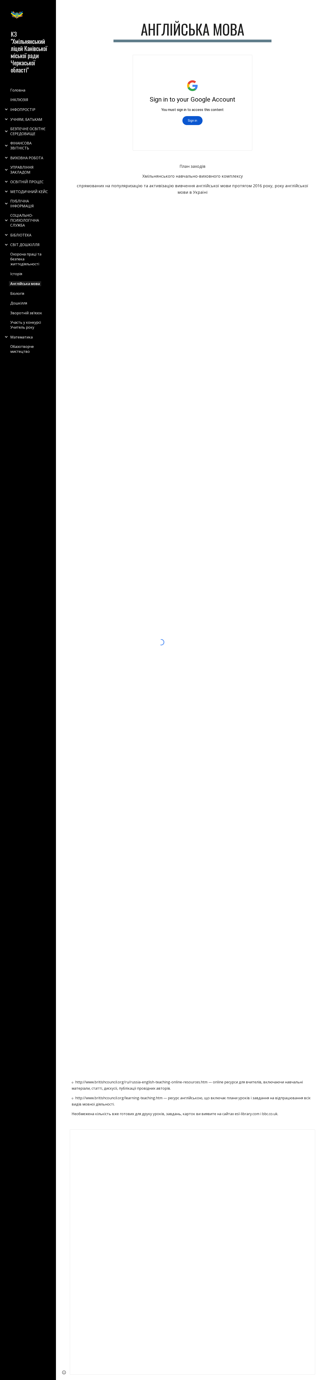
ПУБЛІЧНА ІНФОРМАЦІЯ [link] (22, 203)
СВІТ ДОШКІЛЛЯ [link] (25, 244)
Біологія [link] (17, 293)
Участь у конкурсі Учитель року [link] (25, 325)
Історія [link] (16, 273)
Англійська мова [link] (25, 283)
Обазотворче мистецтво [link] (22, 349)
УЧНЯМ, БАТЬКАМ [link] (26, 119)
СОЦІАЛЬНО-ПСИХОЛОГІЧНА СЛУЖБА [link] (24, 220)
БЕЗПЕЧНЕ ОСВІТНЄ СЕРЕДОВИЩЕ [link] (27, 131)
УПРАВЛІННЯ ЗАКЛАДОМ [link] (22, 170)
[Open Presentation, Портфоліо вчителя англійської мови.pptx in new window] (244, 60)
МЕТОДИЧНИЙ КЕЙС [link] (29, 191)
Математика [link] (21, 337)
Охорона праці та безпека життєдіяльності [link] (25, 259)
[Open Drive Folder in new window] (306, 1135)
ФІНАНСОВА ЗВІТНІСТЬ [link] (21, 146)
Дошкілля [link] (18, 303)
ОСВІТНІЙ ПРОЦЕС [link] (27, 181)
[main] (192, 31)
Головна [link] (17, 90)
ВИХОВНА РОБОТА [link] (26, 157)
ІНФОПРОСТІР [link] (22, 109)
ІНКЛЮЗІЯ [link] (19, 99)
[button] (323, 6)
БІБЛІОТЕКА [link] (20, 235)
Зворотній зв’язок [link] (26, 312)
